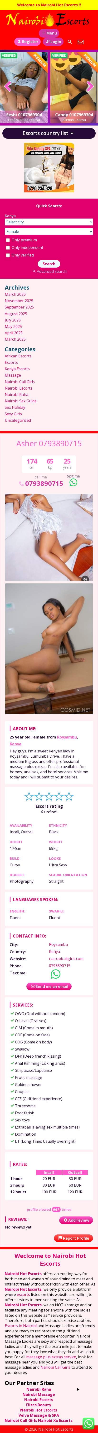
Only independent (27, 247)
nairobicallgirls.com (66, 958)
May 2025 (13, 326)
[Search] (70, 42)
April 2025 (14, 332)
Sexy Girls (13, 414)
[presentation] (8, 86)
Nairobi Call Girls (20, 381)
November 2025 (19, 300)
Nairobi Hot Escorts (23, 1273)
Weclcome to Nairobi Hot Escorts (50, 1259)
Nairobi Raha (16, 394)
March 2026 (15, 294)
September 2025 (19, 307)
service (69, 1356)
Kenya (15, 744)
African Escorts (18, 356)
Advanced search (51, 271)
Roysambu (67, 737)
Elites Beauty (38, 1404)
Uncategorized (18, 420)
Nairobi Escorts (18, 388)
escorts (24, 1294)
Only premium (24, 240)
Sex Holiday (15, 407)
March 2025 (15, 339)
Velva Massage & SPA (39, 1415)
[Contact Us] (80, 42)
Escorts (11, 362)
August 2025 (16, 313)
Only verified (22, 255)
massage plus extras (44, 1356)
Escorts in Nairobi (21, 1325)
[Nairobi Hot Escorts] (49, 20)
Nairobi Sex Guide (21, 401)
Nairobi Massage (39, 1394)
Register (30, 41)
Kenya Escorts (17, 368)
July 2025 (13, 320)
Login (55, 41)
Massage (13, 375)
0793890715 (44, 483)
